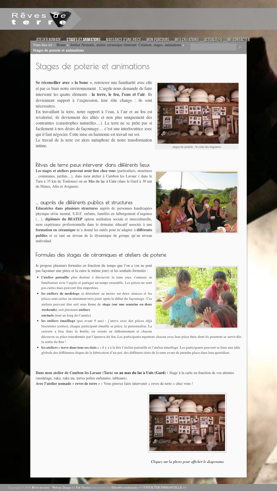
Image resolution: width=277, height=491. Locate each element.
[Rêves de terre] (34, 18)
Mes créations (187, 40)
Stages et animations (84, 40)
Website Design (61, 487)
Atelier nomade (48, 40)
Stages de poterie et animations (93, 66)
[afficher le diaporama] (187, 422)
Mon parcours (158, 40)
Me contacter (238, 40)
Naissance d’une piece (123, 40)
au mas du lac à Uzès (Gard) (142, 372)
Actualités (213, 40)
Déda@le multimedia (124, 487)
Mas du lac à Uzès (102, 181)
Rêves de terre (41, 487)
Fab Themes (83, 487)
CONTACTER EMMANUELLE (162, 487)
